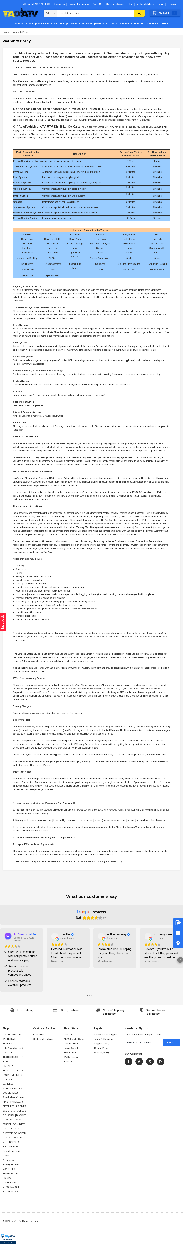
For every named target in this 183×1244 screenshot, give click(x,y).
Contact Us (38, 1034)
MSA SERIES (9, 1169)
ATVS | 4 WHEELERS (39, 23)
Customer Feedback (43, 1039)
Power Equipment (11, 1151)
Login (161, 4)
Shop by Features (11, 1164)
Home (6, 32)
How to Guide (70, 1052)
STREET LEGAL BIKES (14, 1124)
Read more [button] (58, 961)
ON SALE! (8, 1066)
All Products (8, 1160)
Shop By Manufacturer (13, 1097)
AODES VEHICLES (12, 1034)
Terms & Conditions (103, 1039)
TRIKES (164, 23)
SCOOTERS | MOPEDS (93, 23)
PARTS (6, 1155)
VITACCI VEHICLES (12, 1088)
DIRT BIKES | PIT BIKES (65, 23)
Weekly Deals (9, 1039)
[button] (8, 1238)
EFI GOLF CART (11, 1173)
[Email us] (178, 933)
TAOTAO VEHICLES (13, 1075)
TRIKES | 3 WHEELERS (14, 1137)
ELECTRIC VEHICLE (13, 1128)
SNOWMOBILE (10, 1146)
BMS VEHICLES (11, 1093)
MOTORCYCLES (11, 1142)
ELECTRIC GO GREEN (145, 23)
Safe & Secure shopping (106, 1034)
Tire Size (7, 1178)
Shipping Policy (101, 1043)
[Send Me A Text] (178, 923)
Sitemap (68, 1061)
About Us (68, 1034)
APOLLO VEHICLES (13, 1070)
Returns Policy (101, 1048)
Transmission (9, 1182)
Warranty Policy (20, 32)
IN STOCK (20, 23)
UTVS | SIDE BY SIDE (119, 23)
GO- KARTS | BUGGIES (14, 1115)
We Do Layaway (72, 1057)
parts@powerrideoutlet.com (153, 754)
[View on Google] (54, 936)
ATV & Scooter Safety (74, 1039)
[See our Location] (178, 943)
